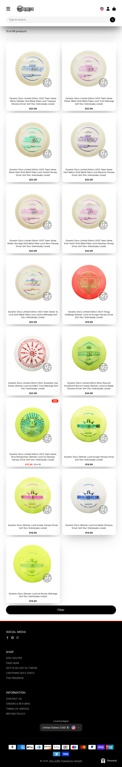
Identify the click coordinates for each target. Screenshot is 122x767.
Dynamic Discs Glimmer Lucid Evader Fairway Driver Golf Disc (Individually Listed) (33, 502)
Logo (25, 8)
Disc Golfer (55, 761)
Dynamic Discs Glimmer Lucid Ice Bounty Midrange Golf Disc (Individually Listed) (33, 570)
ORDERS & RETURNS (18, 703)
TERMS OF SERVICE (17, 708)
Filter (61, 610)
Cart (114, 9)
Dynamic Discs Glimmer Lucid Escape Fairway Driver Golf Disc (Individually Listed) (89, 432)
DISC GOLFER (14, 657)
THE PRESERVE (15, 678)
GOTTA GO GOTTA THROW (21, 668)
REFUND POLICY (15, 713)
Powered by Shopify (71, 761)
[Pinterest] (12, 637)
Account (108, 9)
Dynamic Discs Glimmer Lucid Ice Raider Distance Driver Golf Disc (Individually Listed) (89, 502)
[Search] (112, 19)
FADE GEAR (12, 663)
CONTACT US (14, 698)
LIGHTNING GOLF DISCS (20, 672)
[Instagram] (17, 637)
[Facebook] (7, 637)
